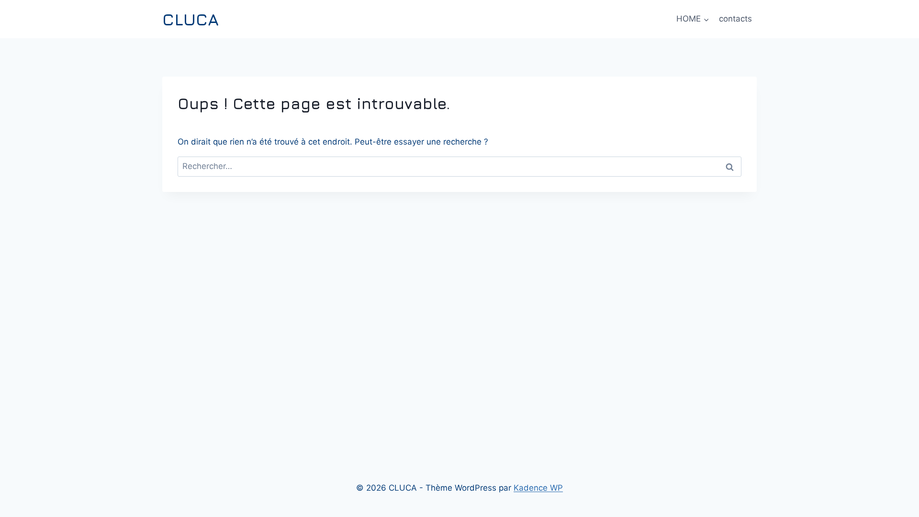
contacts (735, 18)
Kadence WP (538, 488)
